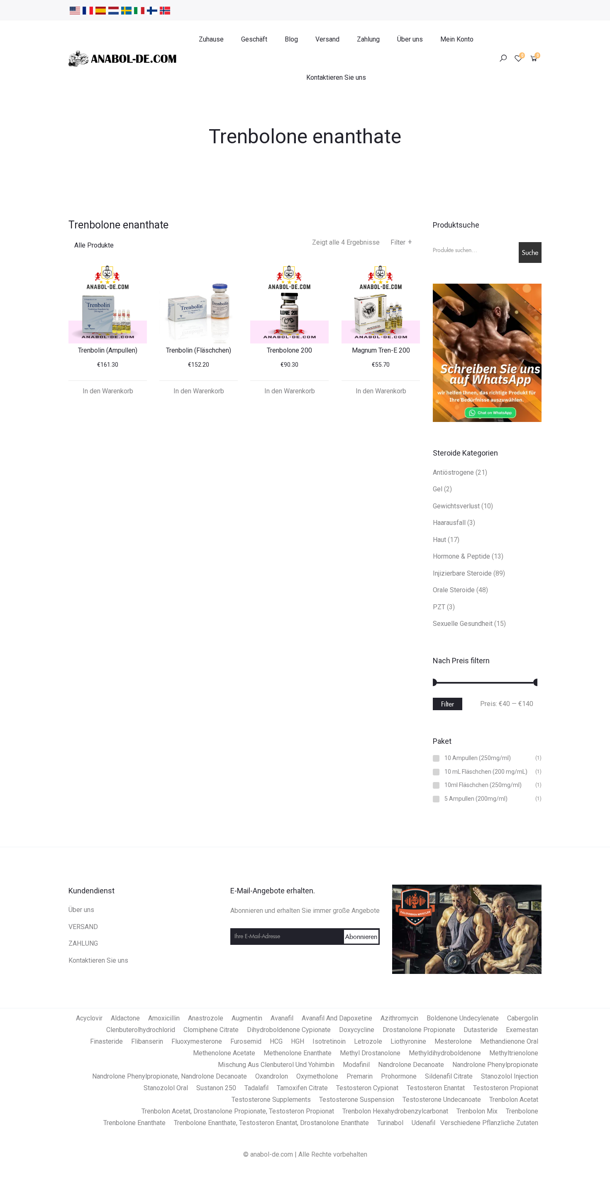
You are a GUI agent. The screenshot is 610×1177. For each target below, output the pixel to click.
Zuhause (211, 39)
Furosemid (245, 1041)
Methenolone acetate (224, 1053)
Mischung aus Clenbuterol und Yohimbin (276, 1065)
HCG (276, 1041)
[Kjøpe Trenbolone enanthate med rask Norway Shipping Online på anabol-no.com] (165, 10)
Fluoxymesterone (196, 1041)
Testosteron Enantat (436, 1088)
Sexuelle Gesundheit (463, 624)
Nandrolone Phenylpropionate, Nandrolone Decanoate (169, 1076)
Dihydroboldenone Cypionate (289, 1030)
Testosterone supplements (271, 1099)
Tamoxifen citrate (302, 1088)
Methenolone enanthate (298, 1053)
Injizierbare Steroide (462, 573)
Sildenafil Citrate (449, 1076)
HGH (297, 1041)
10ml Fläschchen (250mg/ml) (483, 785)
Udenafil (423, 1123)
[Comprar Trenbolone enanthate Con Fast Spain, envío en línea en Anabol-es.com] (100, 10)
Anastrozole (205, 1018)
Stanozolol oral (166, 1088)
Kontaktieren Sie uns (336, 77)
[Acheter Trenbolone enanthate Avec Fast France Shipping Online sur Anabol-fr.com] (87, 10)
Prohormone (399, 1076)
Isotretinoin (329, 1041)
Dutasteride (481, 1030)
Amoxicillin (164, 1018)
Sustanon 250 (216, 1088)
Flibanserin (147, 1041)
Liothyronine (408, 1041)
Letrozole (368, 1041)
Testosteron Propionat (505, 1088)
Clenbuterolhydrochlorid (140, 1030)
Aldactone (125, 1018)
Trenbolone (522, 1111)
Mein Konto (456, 39)
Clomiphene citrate (211, 1030)
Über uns (410, 39)
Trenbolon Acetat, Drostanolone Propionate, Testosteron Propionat (238, 1111)
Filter (401, 242)
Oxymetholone (317, 1076)
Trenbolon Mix (477, 1111)
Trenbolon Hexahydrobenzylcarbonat (395, 1111)
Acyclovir (89, 1018)
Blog (291, 39)
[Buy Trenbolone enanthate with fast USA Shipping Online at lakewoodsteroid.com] (74, 10)
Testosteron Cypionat (367, 1088)
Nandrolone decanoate (411, 1065)
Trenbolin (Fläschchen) (198, 350)
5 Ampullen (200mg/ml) (476, 799)
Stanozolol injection (509, 1076)
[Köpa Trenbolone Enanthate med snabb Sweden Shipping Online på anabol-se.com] (126, 10)
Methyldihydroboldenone (445, 1053)
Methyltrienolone (513, 1053)
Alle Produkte (94, 245)
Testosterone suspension (356, 1099)
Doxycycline (356, 1030)
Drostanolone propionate (419, 1030)
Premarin (359, 1076)
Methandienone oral (509, 1041)
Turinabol (390, 1123)
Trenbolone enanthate (134, 1123)
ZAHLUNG (83, 943)
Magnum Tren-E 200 (381, 350)
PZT (439, 607)
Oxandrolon (271, 1076)
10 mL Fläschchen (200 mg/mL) (485, 772)
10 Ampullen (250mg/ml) (477, 758)
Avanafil (282, 1018)
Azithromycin (399, 1018)
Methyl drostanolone (370, 1053)
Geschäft (254, 39)
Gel (437, 489)
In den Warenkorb (108, 391)
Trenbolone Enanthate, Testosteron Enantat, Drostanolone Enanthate (271, 1123)
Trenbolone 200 (289, 350)
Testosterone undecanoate (442, 1099)
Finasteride (106, 1041)
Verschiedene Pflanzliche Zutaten (489, 1123)
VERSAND (83, 927)
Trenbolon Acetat (513, 1099)
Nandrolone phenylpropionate (495, 1065)
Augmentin (247, 1018)
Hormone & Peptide (461, 556)
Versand (327, 39)
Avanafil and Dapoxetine (337, 1018)
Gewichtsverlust (456, 506)
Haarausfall (449, 523)
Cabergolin (522, 1018)
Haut (439, 540)
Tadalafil (256, 1088)
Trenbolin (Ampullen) (107, 350)
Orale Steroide (454, 590)
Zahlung (368, 39)
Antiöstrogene (453, 472)
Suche (530, 252)
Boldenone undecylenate (463, 1018)
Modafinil (356, 1065)
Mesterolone (453, 1041)
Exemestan (522, 1030)
